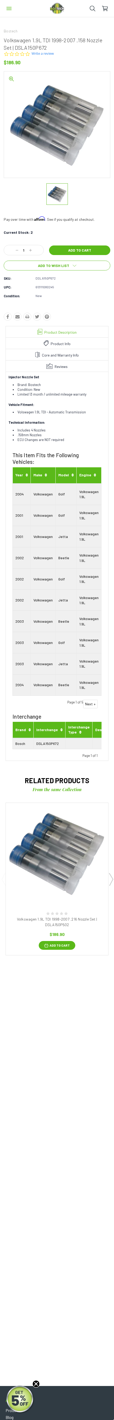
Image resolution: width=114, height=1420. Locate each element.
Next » (90, 704)
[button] (20, 1399)
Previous (3, 879)
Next (110, 879)
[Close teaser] (36, 1384)
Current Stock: (18, 232)
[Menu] (9, 8)
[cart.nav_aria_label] (108, 8)
